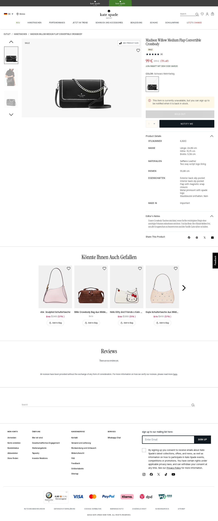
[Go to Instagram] (144, 475)
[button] (11, 56)
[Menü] (66, 493)
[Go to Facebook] (151, 475)
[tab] (95, 3)
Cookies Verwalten (92, 509)
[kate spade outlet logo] (109, 14)
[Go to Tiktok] (166, 475)
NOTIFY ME (187, 123)
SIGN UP (202, 439)
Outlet (7, 34)
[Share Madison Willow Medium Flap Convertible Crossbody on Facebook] (189, 237)
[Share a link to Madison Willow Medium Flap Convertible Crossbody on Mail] (212, 238)
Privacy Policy (174, 467)
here (175, 374)
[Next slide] (186, 288)
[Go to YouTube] (173, 475)
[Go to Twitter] (159, 475)
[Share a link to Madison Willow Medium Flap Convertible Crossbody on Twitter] (205, 238)
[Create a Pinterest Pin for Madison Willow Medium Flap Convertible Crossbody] (197, 238)
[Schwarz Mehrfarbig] (152, 84)
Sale (27, 43)
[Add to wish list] (138, 50)
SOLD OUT (180, 114)
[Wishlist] (202, 14)
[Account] (207, 14)
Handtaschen (20, 34)
